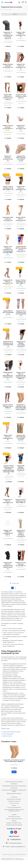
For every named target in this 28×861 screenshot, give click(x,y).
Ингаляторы (14, 783)
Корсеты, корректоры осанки (14, 818)
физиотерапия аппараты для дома (11, 731)
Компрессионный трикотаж (14, 793)
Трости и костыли (14, 803)
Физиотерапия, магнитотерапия (14, 781)
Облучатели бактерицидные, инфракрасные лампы (14, 790)
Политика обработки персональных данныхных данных (14, 810)
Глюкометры (14, 788)
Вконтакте (11, 832)
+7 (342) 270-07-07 (15, 839)
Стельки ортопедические (14, 807)
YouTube (15, 832)
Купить (14, 771)
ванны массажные (7, 736)
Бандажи (14, 820)
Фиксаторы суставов (14, 816)
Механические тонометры (14, 799)
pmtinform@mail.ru (17, 843)
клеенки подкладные (8, 734)
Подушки (14, 814)
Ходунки (14, 805)
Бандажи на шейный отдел (14, 822)
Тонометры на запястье (14, 801)
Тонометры (14, 797)
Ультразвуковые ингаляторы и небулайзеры (14, 786)
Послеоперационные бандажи (14, 825)
